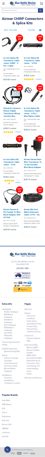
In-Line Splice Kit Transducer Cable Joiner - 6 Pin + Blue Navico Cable (32, 112)
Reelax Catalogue (11, 312)
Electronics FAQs (31, 345)
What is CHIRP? (32, 348)
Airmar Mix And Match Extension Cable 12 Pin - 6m (32, 212)
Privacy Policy (32, 326)
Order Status (32, 321)
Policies (27, 313)
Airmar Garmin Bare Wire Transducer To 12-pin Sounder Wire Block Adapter (33, 163)
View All (5, 436)
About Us (28, 309)
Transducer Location (12, 383)
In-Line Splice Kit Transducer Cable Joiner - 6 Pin (11, 162)
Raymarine (6, 416)
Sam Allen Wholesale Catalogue (8, 335)
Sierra (4, 412)
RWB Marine (7, 404)
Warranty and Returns (33, 378)
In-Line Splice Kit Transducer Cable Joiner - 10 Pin (32, 60)
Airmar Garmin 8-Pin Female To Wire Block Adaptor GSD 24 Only (12, 213)
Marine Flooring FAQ (12, 351)
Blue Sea (5, 420)
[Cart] (42, 3)
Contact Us (28, 336)
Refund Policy (32, 329)
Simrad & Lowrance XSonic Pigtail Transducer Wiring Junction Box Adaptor (12, 112)
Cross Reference (10, 363)
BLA (3, 408)
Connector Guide (10, 366)
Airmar (5, 355)
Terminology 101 (33, 366)
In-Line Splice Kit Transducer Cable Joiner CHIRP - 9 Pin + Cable (11, 62)
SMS (28, 341)
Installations (7, 375)
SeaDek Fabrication (9, 349)
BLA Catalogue (10, 325)
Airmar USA (6, 424)
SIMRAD (5, 428)
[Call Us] (7, 449)
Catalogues (6, 309)
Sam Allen (6, 400)
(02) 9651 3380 (22, 268)
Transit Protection (34, 332)
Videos (29, 374)
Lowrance (6, 432)
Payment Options (33, 338)
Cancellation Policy (34, 324)
